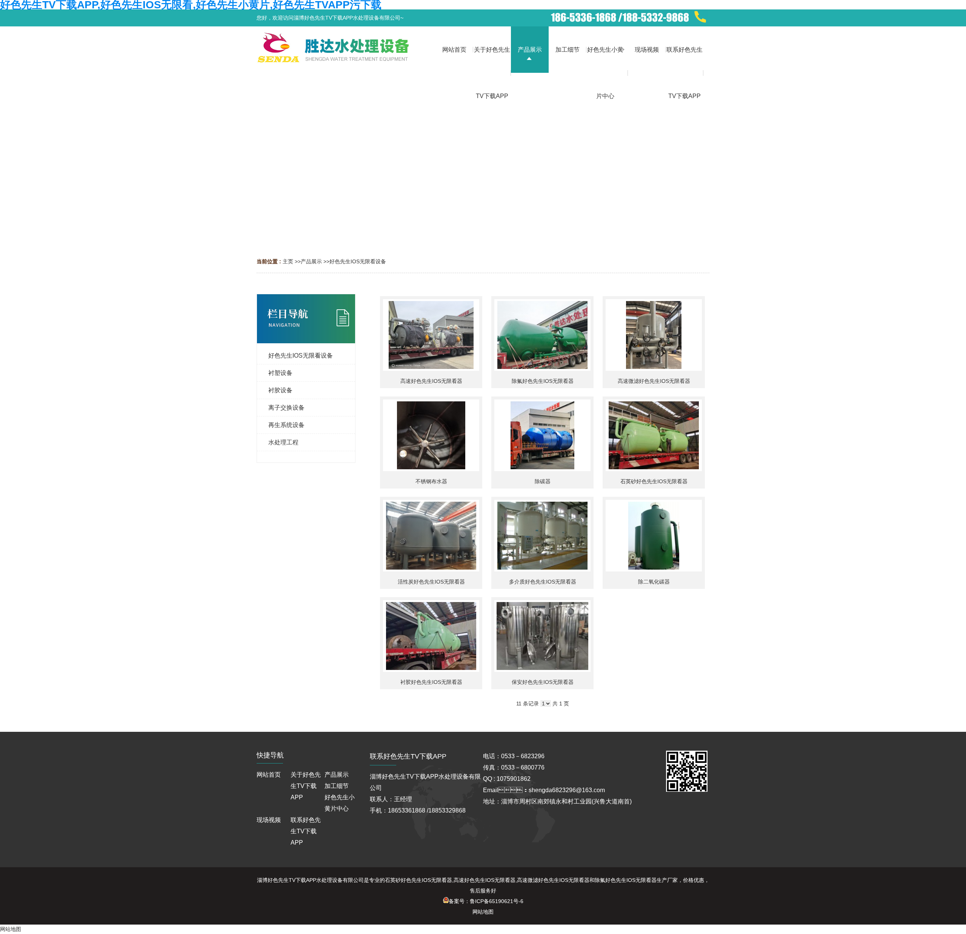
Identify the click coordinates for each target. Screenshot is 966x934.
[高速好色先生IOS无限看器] (431, 335)
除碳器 (543, 481)
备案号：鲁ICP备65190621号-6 (486, 901)
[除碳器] (542, 435)
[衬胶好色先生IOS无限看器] (431, 636)
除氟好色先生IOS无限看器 (543, 381)
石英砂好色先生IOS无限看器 (654, 481)
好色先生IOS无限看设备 (357, 261)
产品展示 (311, 261)
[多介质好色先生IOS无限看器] (542, 536)
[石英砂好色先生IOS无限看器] (654, 435)
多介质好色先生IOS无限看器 (542, 582)
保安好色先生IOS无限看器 (543, 682)
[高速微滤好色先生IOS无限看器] (654, 335)
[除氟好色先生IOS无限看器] (542, 335)
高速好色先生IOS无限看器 (431, 381)
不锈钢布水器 (431, 481)
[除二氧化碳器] (654, 536)
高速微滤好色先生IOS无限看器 (654, 381)
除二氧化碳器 (654, 582)
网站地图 (483, 912)
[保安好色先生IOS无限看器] (542, 636)
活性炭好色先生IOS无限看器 (431, 582)
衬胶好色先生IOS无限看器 (431, 682)
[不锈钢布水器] (431, 435)
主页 (288, 261)
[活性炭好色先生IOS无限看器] (431, 536)
